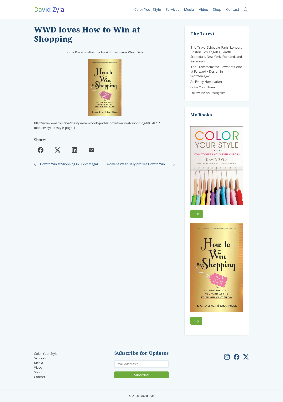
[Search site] (246, 9)
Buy (196, 321)
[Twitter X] (57, 150)
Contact (39, 377)
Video (38, 367)
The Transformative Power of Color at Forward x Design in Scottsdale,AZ (216, 71)
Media (38, 363)
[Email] (91, 150)
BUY (196, 214)
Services (40, 358)
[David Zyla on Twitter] (246, 357)
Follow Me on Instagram (207, 93)
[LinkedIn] (74, 150)
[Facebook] (40, 150)
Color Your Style (45, 354)
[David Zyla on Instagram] (227, 357)
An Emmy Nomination (206, 82)
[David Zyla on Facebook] (236, 357)
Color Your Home (202, 87)
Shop (38, 372)
